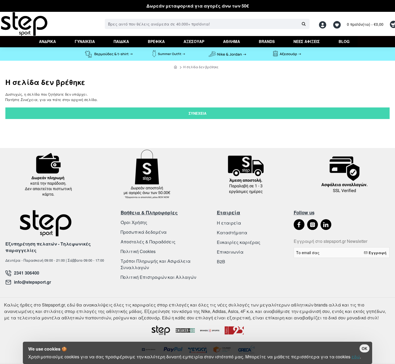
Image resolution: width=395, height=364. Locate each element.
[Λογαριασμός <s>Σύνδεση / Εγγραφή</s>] (324, 24)
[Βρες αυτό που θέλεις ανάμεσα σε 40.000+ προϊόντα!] (303, 24)
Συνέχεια (197, 113)
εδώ (355, 357)
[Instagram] (312, 224)
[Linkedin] (326, 224)
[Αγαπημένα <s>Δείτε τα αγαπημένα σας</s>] (338, 24)
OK (364, 348)
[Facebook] (299, 224)
